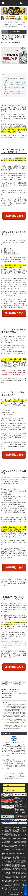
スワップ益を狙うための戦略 (12, 91)
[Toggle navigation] (24, 2)
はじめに (6, 77)
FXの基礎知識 (7, 697)
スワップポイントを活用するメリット (15, 82)
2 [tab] (13, 21)
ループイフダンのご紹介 (10, 691)
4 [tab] (17, 21)
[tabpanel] (10, 18)
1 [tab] (10, 21)
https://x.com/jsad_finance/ (16, 778)
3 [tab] (15, 21)
